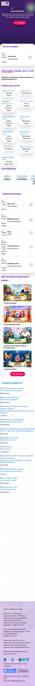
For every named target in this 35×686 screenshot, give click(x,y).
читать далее (24, 17)
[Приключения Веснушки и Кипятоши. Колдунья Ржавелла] (17, 407)
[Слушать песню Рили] (30, 232)
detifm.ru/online (15, 17)
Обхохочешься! (5, 449)
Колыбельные (26, 93)
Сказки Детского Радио (8, 123)
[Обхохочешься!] (6, 447)
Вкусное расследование (9, 399)
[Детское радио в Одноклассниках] (8, 659)
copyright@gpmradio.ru (22, 647)
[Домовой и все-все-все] (9, 437)
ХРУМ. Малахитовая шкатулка (11, 390)
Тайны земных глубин (8, 480)
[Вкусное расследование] (9, 397)
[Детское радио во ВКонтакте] (5, 659)
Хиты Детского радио (8, 138)
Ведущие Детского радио (14, 248)
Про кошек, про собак (8, 489)
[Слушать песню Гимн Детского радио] (30, 246)
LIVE (31, 71)
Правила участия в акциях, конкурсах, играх (16, 677)
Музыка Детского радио (8, 108)
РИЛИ (9, 234)
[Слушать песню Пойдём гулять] (30, 264)
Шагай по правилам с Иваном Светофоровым (16, 431)
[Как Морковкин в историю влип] (12, 419)
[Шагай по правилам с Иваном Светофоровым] (17, 428)
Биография (7, 71)
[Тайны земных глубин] (8, 478)
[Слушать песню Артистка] (30, 204)
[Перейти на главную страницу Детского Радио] (5, 4)
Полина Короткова (14, 266)
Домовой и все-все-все (8, 440)
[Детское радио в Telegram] (12, 659)
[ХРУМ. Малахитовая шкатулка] (12, 388)
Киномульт (9, 149)
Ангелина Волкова (14, 221)
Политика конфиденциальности (14, 681)
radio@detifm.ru (9, 623)
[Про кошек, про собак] (8, 487)
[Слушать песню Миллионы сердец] (30, 219)
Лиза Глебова (12, 206)
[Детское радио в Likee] (16, 659)
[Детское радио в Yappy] (23, 659)
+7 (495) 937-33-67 (17, 625)
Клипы (17, 71)
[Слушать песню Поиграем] (30, 57)
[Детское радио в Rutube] (19, 659)
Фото (25, 71)
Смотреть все (17, 374)
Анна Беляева (13, 59)
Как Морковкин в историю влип (11, 422)
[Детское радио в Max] (27, 659)
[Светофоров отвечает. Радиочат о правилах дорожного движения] (17, 457)
